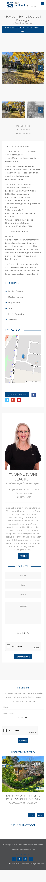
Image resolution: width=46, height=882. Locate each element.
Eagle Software (38, 864)
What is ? (23, 633)
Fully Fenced (14, 302)
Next (40, 68)
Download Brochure (19, 395)
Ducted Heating (15, 297)
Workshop (12, 319)
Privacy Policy (14, 864)
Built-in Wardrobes (16, 314)
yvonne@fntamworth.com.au (25, 489)
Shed (10, 308)
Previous (5, 68)
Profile (23, 556)
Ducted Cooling (15, 291)
